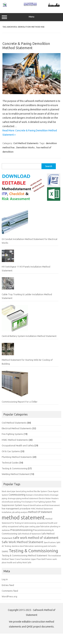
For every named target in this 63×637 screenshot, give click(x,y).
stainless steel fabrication (23, 546)
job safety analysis (19, 512)
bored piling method (25, 491)
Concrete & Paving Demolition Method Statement (26, 45)
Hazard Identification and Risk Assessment (41, 505)
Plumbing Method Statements (17, 457)
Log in (5, 579)
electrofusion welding (11, 502)
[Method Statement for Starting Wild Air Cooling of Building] (8, 350)
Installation (6, 512)
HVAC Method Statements (15, 440)
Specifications (50, 542)
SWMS (5, 551)
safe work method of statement (35, 537)
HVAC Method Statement (42, 509)
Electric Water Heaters (48, 498)
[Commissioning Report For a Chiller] (15, 385)
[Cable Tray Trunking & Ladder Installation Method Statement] (8, 284)
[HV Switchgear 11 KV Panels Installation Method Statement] (8, 257)
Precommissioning (21, 529)
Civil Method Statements (25, 143)
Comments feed (10, 591)
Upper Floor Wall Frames (41, 559)
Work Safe (26, 562)
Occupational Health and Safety (18, 445)
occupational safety (16, 526)
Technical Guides (10, 462)
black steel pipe (8, 491)
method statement (23, 517)
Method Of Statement (40, 512)
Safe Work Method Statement (22, 542)
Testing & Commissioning (14, 468)
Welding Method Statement (16, 474)
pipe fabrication (43, 526)
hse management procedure (16, 508)
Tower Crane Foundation (19, 559)
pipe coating (30, 526)
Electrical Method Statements (17, 428)
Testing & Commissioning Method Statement (24, 555)
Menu (31, 16)
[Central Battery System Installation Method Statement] (15, 319)
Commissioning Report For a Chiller (19, 401)
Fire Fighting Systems (12, 434)
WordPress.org (9, 596)
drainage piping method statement (23, 498)
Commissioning (17, 494)
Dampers (30, 495)
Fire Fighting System (42, 502)
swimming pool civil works (45, 546)
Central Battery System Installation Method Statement (29, 336)
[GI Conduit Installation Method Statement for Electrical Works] (15, 222)
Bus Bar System (40, 491)
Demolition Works (25, 147)
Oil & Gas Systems (11, 451)
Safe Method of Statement (29, 534)
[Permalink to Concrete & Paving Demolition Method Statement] (31, 93)
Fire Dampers (27, 502)
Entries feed (8, 585)
